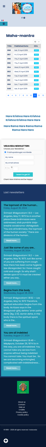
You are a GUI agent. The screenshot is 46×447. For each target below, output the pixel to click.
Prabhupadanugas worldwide (19, 152)
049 (9, 88)
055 (9, 63)
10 (31, 95)
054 (9, 67)
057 (9, 54)
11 (35, 95)
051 (8, 80)
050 (9, 84)
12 (39, 95)
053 (9, 71)
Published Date (21, 46)
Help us (22, 407)
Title (9, 46)
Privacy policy (22, 412)
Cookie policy (23, 415)
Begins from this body (17, 290)
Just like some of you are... (19, 247)
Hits (36, 46)
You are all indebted (16, 332)
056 (9, 59)
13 (43, 95)
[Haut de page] (6, 442)
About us (21, 402)
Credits (22, 409)
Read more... (12, 240)
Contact (21, 404)
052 (9, 76)
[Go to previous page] (12, 95)
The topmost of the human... (21, 205)
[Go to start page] (8, 95)
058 (9, 50)
